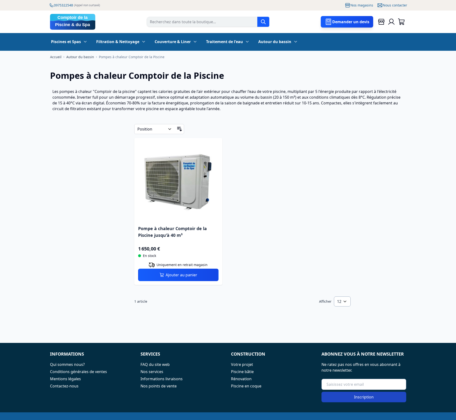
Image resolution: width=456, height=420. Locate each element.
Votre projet (242, 364)
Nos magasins (361, 5)
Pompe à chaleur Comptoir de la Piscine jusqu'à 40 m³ (172, 232)
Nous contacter (395, 5)
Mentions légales (65, 378)
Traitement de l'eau (224, 41)
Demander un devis (350, 21)
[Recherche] (263, 22)
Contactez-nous (64, 386)
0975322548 (77, 5)
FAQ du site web (155, 364)
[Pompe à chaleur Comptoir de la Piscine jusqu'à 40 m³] (178, 182)
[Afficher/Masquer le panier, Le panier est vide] (401, 22)
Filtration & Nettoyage (117, 41)
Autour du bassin (274, 41)
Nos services (152, 371)
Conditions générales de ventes (78, 371)
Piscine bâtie (242, 371)
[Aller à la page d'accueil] (72, 22)
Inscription (364, 397)
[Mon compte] (391, 22)
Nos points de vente (159, 386)
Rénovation (241, 378)
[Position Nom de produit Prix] (155, 129)
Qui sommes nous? (67, 364)
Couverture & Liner (173, 41)
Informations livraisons (162, 378)
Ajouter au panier (181, 275)
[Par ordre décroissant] (179, 129)
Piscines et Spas (66, 41)
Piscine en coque (246, 386)
